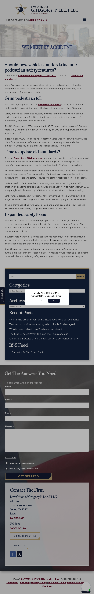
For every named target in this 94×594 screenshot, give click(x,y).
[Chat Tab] (47, 297)
